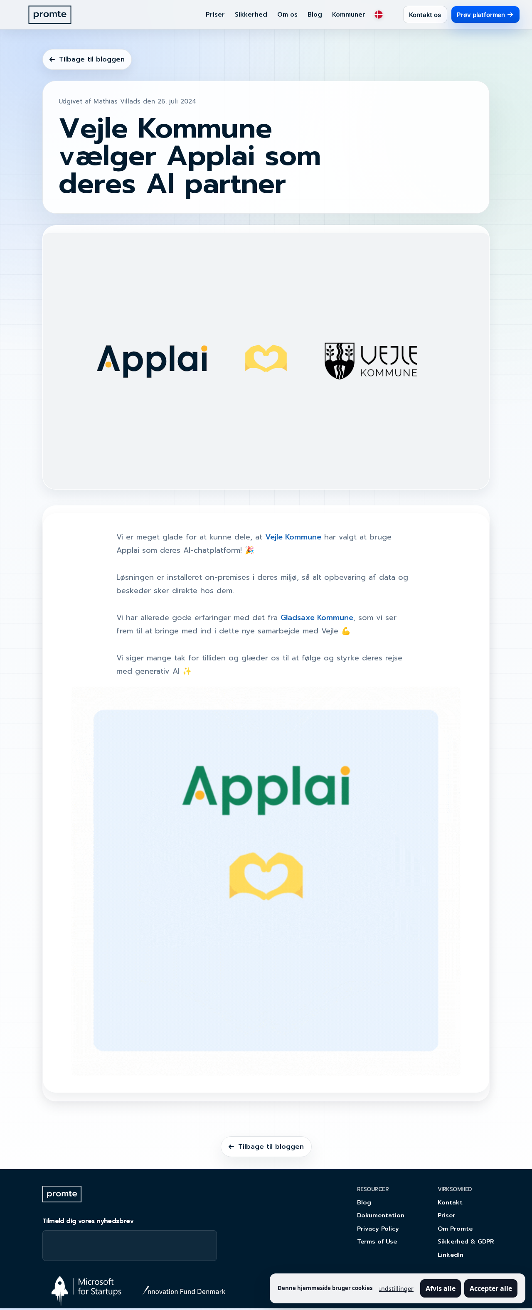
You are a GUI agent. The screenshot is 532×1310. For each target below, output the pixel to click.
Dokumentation (380, 1215)
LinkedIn (450, 1254)
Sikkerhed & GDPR (466, 1241)
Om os (287, 14)
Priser (215, 14)
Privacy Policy (378, 1228)
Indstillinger (396, 1289)
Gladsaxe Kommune (317, 617)
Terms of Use (377, 1241)
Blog (315, 14)
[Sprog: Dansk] (379, 14)
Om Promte (455, 1228)
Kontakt (450, 1202)
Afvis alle (441, 1288)
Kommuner (348, 14)
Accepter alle (491, 1288)
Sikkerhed (251, 14)
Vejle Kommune (293, 537)
